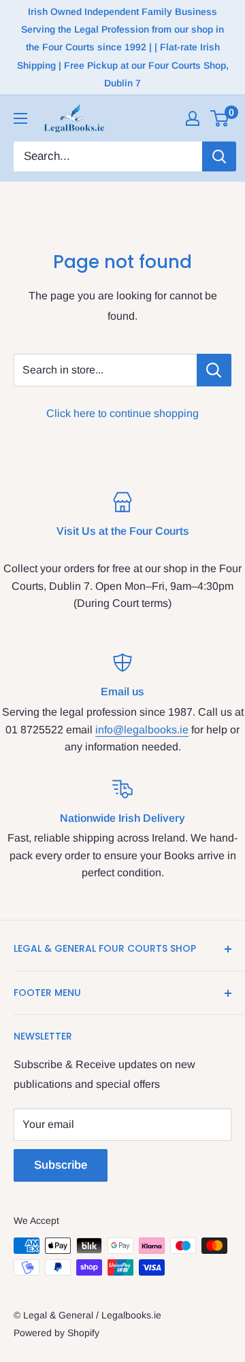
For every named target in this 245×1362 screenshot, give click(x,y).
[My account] (192, 118)
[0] (220, 118)
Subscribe (60, 1165)
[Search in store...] (214, 370)
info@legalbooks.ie (142, 729)
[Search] (219, 156)
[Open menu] (20, 118)
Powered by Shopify (56, 1332)
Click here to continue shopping (122, 413)
